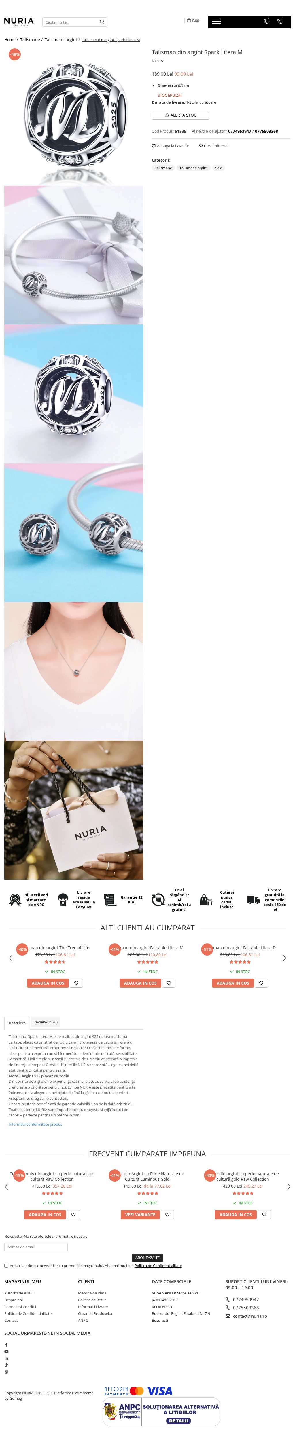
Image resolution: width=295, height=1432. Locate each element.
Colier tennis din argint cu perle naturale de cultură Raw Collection (52, 1176)
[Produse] (217, 23)
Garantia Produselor (95, 1313)
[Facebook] (6, 1344)
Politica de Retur (92, 1299)
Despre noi (13, 1299)
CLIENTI (86, 1281)
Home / (11, 39)
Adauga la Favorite (172, 146)
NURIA (157, 60)
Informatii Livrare (93, 1306)
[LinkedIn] (6, 1358)
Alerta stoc (183, 115)
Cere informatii (216, 146)
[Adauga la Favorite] (76, 983)
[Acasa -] (19, 22)
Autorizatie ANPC (19, 1293)
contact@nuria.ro (249, 1316)
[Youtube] (6, 1351)
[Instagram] (6, 1371)
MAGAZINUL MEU (22, 1281)
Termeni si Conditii (20, 1306)
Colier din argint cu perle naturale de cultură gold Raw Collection (243, 1176)
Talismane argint (193, 167)
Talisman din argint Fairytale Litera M (147, 947)
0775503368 (245, 1308)
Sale (218, 167)
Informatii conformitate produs (35, 1124)
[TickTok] (6, 1365)
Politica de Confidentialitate (158, 1265)
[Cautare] (102, 22)
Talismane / (32, 39)
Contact (11, 1320)
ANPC (83, 1320)
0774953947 (245, 1299)
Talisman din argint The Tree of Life (54, 947)
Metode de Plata (92, 1293)
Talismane (163, 167)
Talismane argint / (63, 39)
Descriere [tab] (17, 1022)
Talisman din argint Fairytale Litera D (240, 947)
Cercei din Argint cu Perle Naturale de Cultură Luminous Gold (147, 1176)
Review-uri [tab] (45, 1022)
